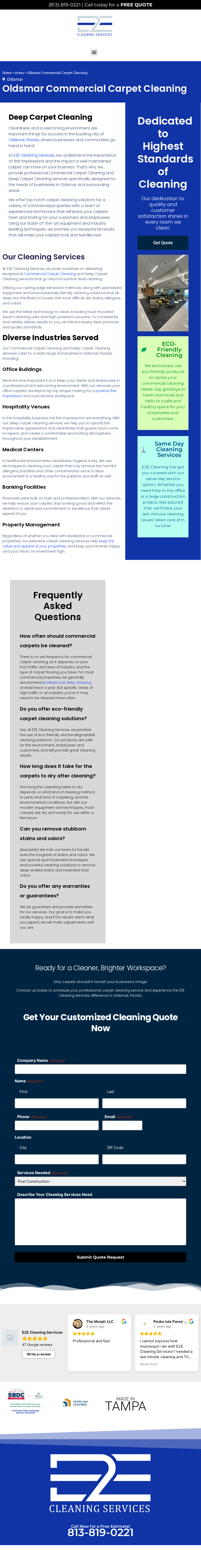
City (23, 1147)
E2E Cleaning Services (33, 155)
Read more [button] (100, 1364)
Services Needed (42, 1173)
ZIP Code (115, 1147)
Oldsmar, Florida (24, 140)
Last (110, 1091)
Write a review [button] (39, 1354)
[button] (94, 52)
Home (7, 72)
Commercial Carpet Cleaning (50, 273)
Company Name (41, 1060)
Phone (32, 1117)
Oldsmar (15, 79)
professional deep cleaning (67, 682)
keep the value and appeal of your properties (58, 544)
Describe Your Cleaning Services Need (54, 1194)
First (24, 1091)
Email (118, 1117)
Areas (19, 72)
